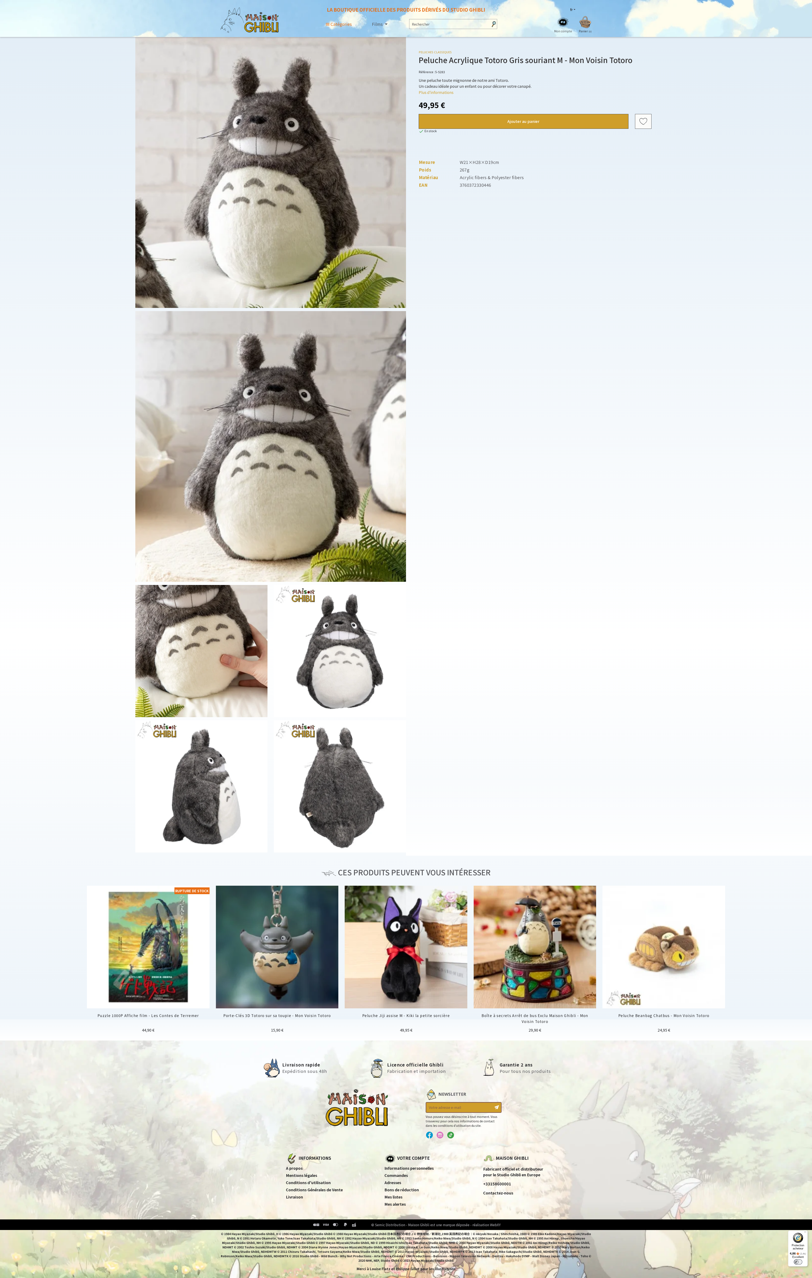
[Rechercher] (494, 24)
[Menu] (805, 1232)
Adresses (392, 1182)
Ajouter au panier (523, 121)
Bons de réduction (401, 1189)
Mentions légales (301, 1175)
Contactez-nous (498, 1193)
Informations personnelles (409, 1168)
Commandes (396, 1175)
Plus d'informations (436, 92)
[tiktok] (450, 1135)
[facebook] (429, 1135)
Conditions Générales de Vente (314, 1189)
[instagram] (440, 1135)
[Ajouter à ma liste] (643, 121)
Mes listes (393, 1197)
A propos (294, 1168)
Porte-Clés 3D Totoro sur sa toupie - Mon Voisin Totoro (277, 1015)
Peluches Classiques (435, 52)
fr (571, 9)
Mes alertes (395, 1204)
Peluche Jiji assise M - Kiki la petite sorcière (406, 1015)
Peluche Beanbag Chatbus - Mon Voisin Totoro (663, 1015)
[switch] (798, 1261)
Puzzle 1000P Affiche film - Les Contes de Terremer (148, 1015)
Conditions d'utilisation (308, 1182)
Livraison (294, 1197)
